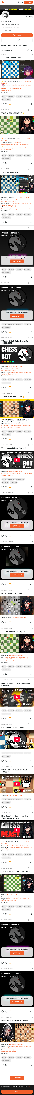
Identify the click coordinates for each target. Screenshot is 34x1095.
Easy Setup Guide (15, 425)
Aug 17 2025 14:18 (6, 444)
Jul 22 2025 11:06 (6, 590)
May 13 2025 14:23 (7, 968)
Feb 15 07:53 (5, 169)
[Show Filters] (32, 50)
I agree (17, 1092)
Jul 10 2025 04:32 (6, 680)
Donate (18, 35)
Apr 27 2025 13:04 (6, 1017)
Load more (17, 1078)
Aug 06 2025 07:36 (7, 541)
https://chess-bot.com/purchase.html (16, 657)
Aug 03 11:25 (5, 54)
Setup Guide (14, 473)
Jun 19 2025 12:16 (6, 766)
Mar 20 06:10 (5, 109)
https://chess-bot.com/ (22, 197)
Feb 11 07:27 (5, 282)
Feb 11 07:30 (5, 228)
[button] (3, 2)
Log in (28, 2)
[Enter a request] (28, 50)
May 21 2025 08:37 (7, 868)
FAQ (2, 427)
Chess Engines (27, 473)
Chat (18, 40)
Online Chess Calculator (12, 427)
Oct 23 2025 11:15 (6, 393)
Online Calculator (7, 475)
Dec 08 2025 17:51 (6, 337)
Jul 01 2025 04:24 (6, 724)
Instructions (26, 425)
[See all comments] (2, 103)
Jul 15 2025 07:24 (6, 628)
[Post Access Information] (29, 54)
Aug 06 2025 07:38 (7, 492)
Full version (4, 425)
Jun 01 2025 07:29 (6, 812)
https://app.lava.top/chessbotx (21, 85)
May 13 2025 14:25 (7, 919)
